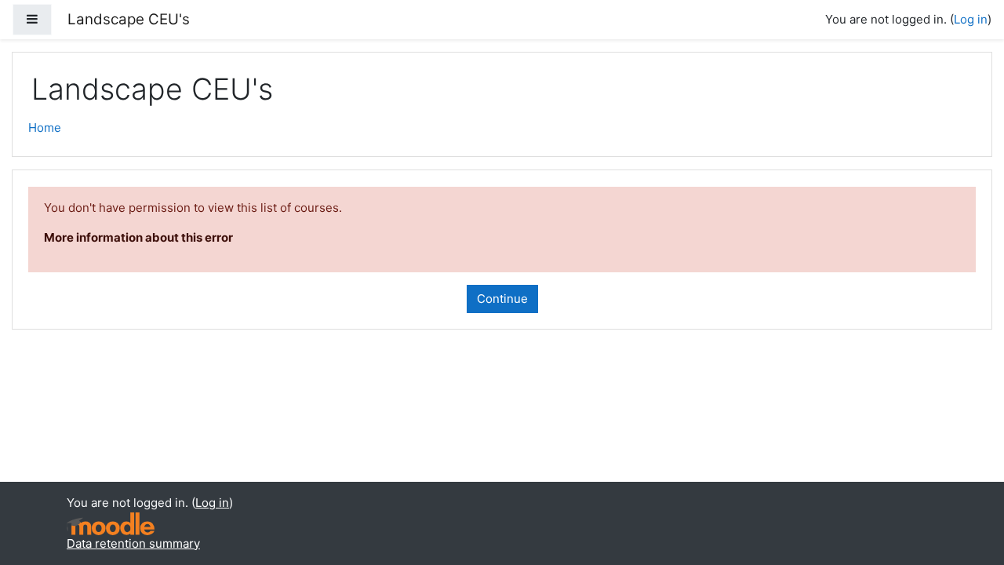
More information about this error (138, 237)
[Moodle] (111, 523)
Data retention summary (133, 543)
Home (44, 127)
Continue (502, 298)
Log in (971, 19)
